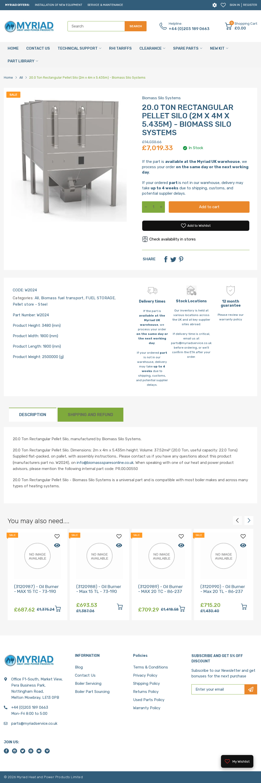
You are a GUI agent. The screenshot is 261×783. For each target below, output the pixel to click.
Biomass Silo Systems (161, 98)
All (36, 298)
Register (250, 5)
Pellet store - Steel (30, 304)
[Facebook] (166, 259)
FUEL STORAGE (100, 298)
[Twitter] (173, 259)
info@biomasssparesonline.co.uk (105, 462)
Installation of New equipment (58, 5)
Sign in (235, 5)
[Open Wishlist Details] (223, 5)
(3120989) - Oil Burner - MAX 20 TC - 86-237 (160, 589)
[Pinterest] (181, 259)
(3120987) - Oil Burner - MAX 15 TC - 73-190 (36, 589)
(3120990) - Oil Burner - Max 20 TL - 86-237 (222, 589)
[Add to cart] (58, 610)
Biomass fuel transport (62, 298)
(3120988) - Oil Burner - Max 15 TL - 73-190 (98, 589)
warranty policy (230, 319)
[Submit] (250, 689)
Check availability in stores (172, 239)
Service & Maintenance (105, 5)
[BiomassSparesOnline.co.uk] (29, 26)
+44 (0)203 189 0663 (189, 28)
